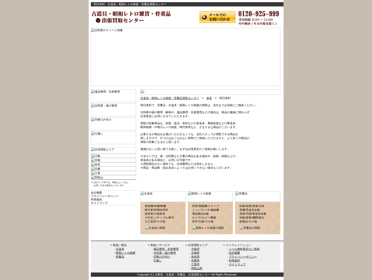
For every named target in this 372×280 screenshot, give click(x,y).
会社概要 (234, 252)
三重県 (195, 264)
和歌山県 (196, 268)
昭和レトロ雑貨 (125, 252)
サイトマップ (237, 264)
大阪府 (195, 249)
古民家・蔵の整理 (164, 252)
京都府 (195, 252)
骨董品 (120, 256)
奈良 (209, 98)
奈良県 (195, 256)
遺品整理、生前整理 (166, 249)
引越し (157, 260)
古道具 (120, 249)
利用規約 (234, 260)
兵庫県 (195, 260)
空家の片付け (161, 256)
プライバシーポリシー (243, 256)
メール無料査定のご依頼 (244, 249)
